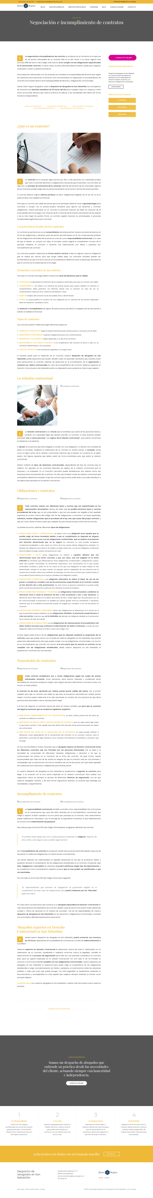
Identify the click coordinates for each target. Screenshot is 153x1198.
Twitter (100, 1178)
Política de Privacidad (32, 1189)
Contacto (132, 7)
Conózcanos (116, 86)
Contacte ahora (24, 983)
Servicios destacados (77, 7)
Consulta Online (117, 7)
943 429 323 (22, 1)
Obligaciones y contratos (82, 106)
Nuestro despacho (56, 7)
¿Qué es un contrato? (33, 106)
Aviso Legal (20, 1189)
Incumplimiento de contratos (72, 108)
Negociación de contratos (44, 108)
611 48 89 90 (62, 1179)
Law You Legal (131, 1189)
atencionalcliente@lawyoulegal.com (49, 1)
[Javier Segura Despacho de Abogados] (26, 7)
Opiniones (94, 7)
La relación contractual (57, 106)
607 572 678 (30, 1)
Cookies (42, 1189)
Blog (104, 7)
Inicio (43, 7)
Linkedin (106, 1178)
